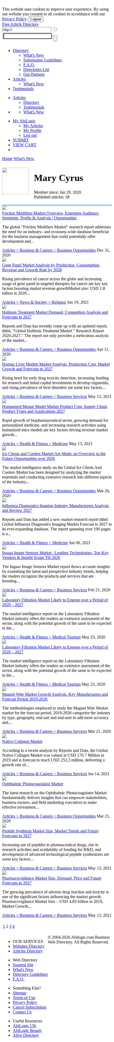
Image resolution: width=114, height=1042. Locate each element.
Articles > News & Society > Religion (34, 302)
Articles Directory (28, 951)
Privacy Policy (14, 19)
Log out (30, 135)
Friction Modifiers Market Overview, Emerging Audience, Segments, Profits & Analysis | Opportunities (50, 215)
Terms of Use (24, 997)
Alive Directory (26, 1035)
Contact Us (22, 1012)
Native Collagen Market (22, 741)
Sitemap (19, 993)
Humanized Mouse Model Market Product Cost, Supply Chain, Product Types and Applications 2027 (55, 409)
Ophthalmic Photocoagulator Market (32, 784)
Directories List (36, 69)
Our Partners (34, 74)
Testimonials (23, 88)
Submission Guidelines (42, 60)
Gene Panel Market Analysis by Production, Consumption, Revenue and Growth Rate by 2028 (51, 267)
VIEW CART (24, 145)
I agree (35, 19)
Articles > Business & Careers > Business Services (44, 396)
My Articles (33, 125)
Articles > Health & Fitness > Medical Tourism (41, 637)
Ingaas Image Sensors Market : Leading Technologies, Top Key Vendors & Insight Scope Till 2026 (55, 555)
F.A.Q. (29, 65)
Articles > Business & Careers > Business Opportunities (49, 250)
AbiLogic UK (24, 1025)
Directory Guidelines (30, 974)
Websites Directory (29, 946)
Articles (19, 79)
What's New (33, 55)
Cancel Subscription (29, 1007)
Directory (21, 50)
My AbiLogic (24, 121)
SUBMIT (21, 140)
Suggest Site (23, 965)
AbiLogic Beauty (27, 1030)
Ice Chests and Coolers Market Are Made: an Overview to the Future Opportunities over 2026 (54, 456)
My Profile (32, 130)
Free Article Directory (20, 24)
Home (7, 158)
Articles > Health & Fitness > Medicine (35, 443)
